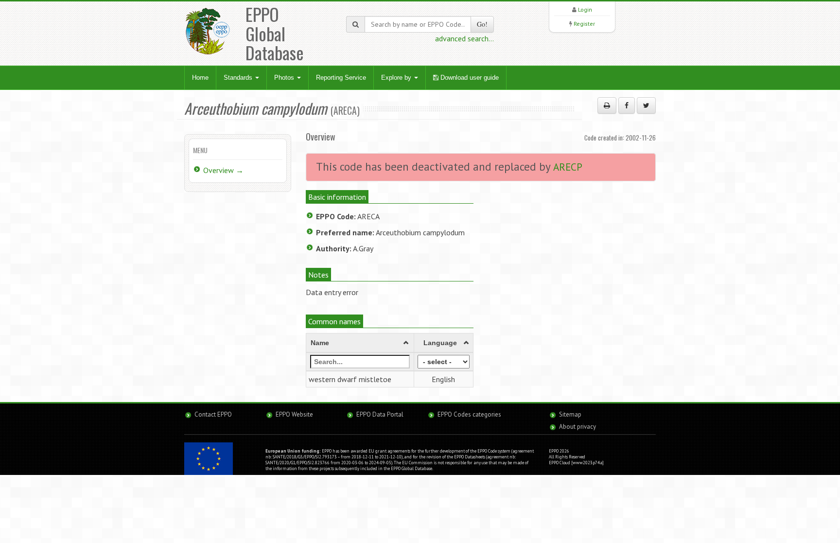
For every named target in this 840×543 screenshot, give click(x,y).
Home (200, 77)
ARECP (567, 167)
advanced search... (464, 38)
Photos (285, 77)
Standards (239, 77)
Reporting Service (341, 77)
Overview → (223, 170)
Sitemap (570, 414)
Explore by (397, 77)
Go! (482, 24)
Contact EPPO (213, 414)
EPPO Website (294, 414)
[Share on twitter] (646, 105)
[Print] (606, 105)
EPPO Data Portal (379, 414)
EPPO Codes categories (469, 414)
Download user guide (468, 77)
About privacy (577, 426)
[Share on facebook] (626, 105)
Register (584, 23)
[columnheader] (360, 342)
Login (585, 9)
